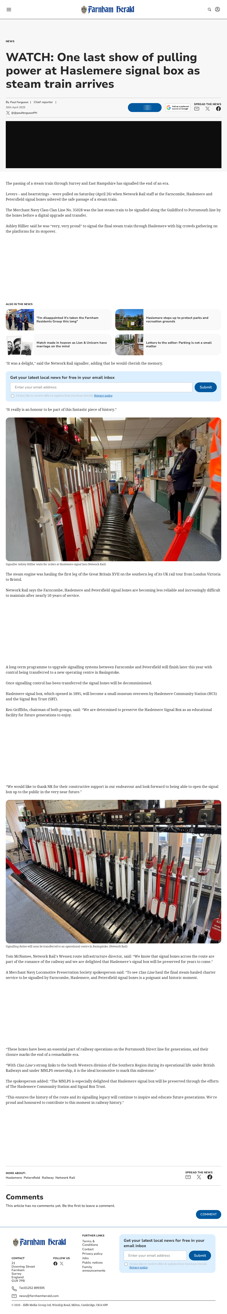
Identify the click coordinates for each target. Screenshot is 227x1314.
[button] (9, 9)
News (10, 41)
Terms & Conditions (90, 1243)
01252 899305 (34, 1288)
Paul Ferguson (19, 102)
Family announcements (93, 1269)
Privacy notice (103, 395)
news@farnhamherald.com (39, 1296)
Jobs (85, 1258)
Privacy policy (92, 1254)
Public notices (92, 1262)
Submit (206, 387)
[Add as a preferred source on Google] (177, 108)
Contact (88, 1249)
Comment (208, 1214)
